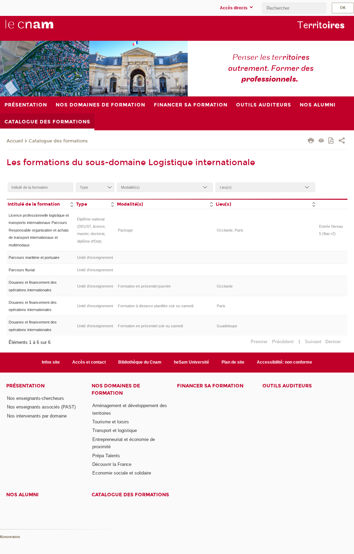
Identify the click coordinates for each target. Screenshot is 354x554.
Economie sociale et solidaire (121, 473)
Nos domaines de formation (116, 389)
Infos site (51, 362)
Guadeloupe (227, 326)
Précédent (283, 341)
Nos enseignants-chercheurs (35, 398)
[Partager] (342, 141)
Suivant (313, 341)
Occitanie (225, 286)
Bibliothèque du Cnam (139, 362)
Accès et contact (89, 362)
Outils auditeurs (287, 386)
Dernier (333, 341)
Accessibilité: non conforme (284, 362)
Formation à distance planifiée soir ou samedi (155, 306)
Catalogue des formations (58, 141)
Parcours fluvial (22, 270)
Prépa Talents (106, 455)
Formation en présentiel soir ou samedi (150, 326)
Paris (221, 306)
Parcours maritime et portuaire (34, 257)
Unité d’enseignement (95, 257)
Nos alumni (22, 495)
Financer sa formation (210, 386)
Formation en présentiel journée (144, 286)
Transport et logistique (114, 430)
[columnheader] (41, 204)
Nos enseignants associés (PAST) (41, 407)
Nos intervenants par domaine (37, 416)
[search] (294, 8)
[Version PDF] (331, 141)
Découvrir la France (111, 464)
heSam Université (191, 362)
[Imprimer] (311, 141)
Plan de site (233, 362)
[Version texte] (321, 141)
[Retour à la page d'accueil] (41, 28)
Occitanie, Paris (230, 230)
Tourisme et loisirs (110, 421)
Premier (259, 341)
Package (125, 230)
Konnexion (10, 537)
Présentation (25, 386)
